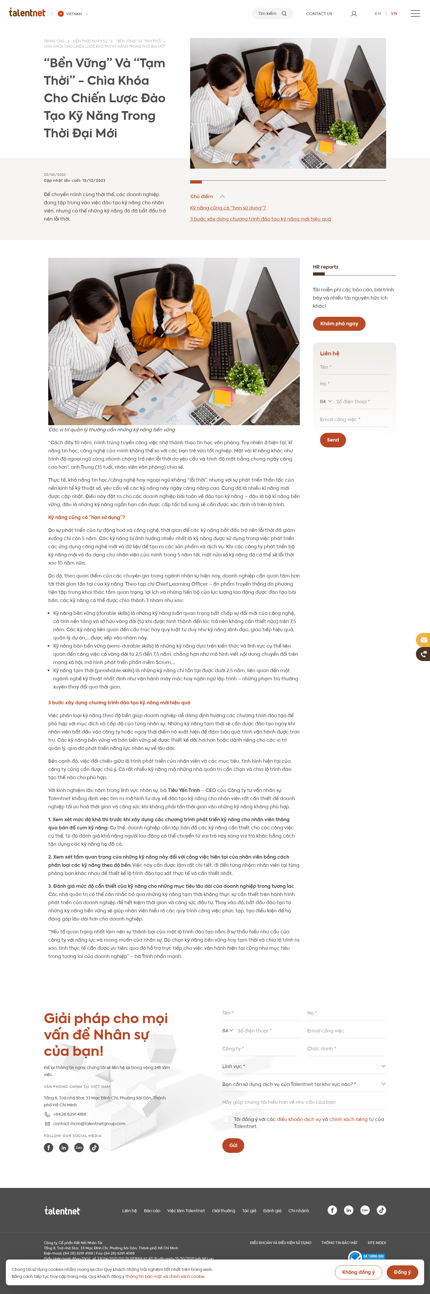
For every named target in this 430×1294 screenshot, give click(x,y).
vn (394, 13)
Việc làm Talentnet (186, 1210)
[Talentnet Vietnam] (27, 11)
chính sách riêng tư (351, 1118)
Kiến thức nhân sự (90, 41)
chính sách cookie (186, 1276)
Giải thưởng (223, 1210)
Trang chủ (54, 41)
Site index (377, 1242)
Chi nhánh (298, 1210)
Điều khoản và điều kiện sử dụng (281, 1242)
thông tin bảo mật (143, 1276)
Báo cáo (152, 1210)
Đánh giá (272, 1210)
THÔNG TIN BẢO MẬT (339, 1242)
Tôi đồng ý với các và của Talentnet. (309, 1122)
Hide (208, 196)
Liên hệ (129, 1210)
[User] (354, 13)
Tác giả (249, 1210)
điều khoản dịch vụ (299, 1118)
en (378, 13)
